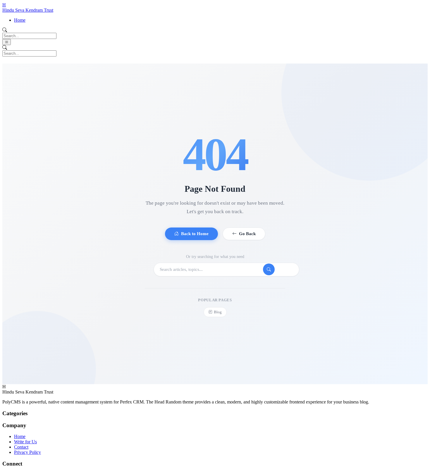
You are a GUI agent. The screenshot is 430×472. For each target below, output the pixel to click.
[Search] (269, 269)
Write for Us (25, 441)
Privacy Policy (27, 452)
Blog (218, 312)
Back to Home (195, 234)
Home (19, 20)
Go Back (247, 234)
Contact (21, 446)
